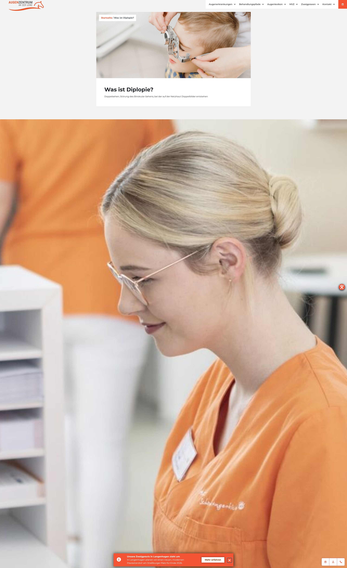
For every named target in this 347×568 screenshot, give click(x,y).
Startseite (106, 18)
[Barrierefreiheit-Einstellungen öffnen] (342, 287)
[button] (229, 560)
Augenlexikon (275, 4)
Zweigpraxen (308, 4)
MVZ (291, 4)
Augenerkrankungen (220, 4)
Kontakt (327, 4)
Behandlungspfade (250, 4)
